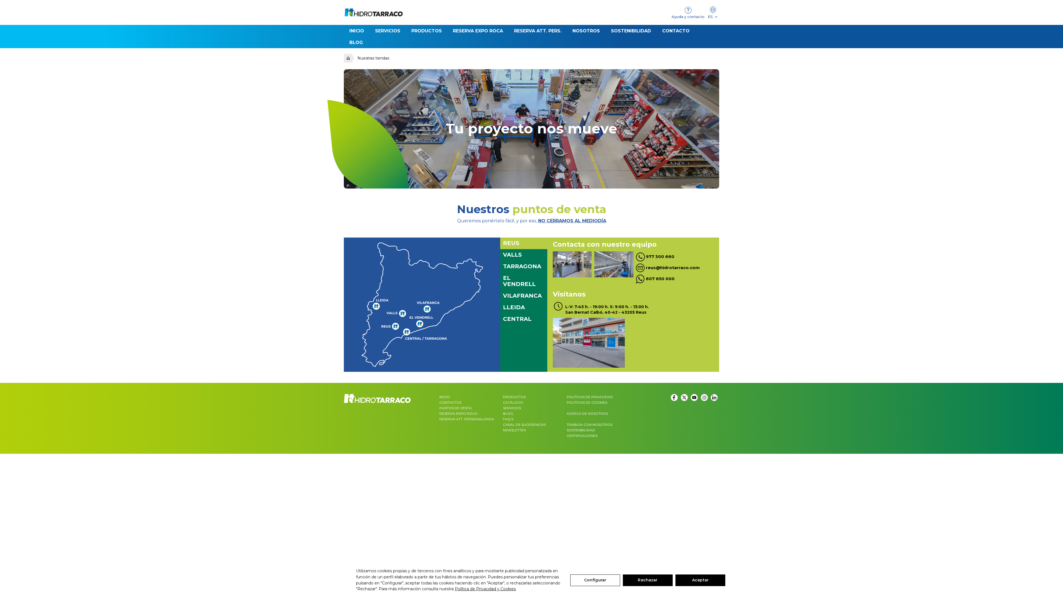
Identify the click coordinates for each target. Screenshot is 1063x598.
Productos (514, 397)
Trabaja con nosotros (589, 424)
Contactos (450, 402)
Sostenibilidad (581, 430)
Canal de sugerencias (524, 424)
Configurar (595, 580)
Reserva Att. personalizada (466, 419)
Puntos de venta (455, 408)
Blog (508, 413)
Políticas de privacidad (590, 397)
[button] (426, 31)
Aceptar (700, 580)
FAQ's (508, 419)
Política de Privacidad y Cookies (485, 588)
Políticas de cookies (587, 402)
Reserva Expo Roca (458, 413)
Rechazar (647, 580)
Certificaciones (582, 436)
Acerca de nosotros (587, 413)
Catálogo (513, 402)
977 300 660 (660, 256)
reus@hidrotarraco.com (673, 267)
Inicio (444, 397)
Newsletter (514, 430)
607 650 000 (660, 278)
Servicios (512, 408)
